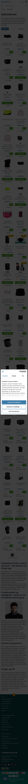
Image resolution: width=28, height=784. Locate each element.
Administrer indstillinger (13, 406)
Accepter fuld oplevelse (14, 402)
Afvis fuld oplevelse (14, 411)
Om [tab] (23, 376)
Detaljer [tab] (14, 376)
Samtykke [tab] (5, 376)
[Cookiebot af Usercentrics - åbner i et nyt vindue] (19, 372)
